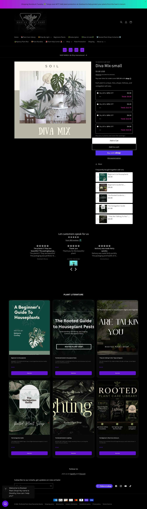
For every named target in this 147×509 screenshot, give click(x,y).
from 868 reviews (72, 240)
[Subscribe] (50, 485)
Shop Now (29, 373)
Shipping (98, 74)
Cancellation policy (85, 504)
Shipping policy (49, 504)
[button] (44, 37)
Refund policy (60, 504)
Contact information (71, 504)
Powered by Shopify (37, 504)
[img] (73, 237)
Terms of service (107, 504)
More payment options (114, 158)
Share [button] (100, 164)
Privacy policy (97, 504)
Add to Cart (114, 140)
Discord (82, 474)
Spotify (73, 474)
